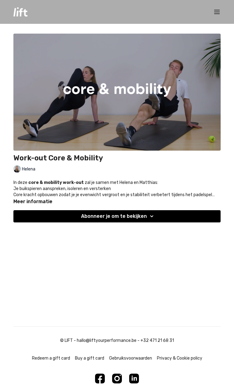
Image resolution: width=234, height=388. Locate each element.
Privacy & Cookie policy (179, 358)
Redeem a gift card (51, 358)
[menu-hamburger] (217, 12)
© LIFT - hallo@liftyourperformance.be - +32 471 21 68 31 (117, 341)
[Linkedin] (134, 378)
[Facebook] (100, 378)
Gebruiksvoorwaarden (130, 358)
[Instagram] (117, 378)
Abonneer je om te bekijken (114, 216)
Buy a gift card (89, 358)
